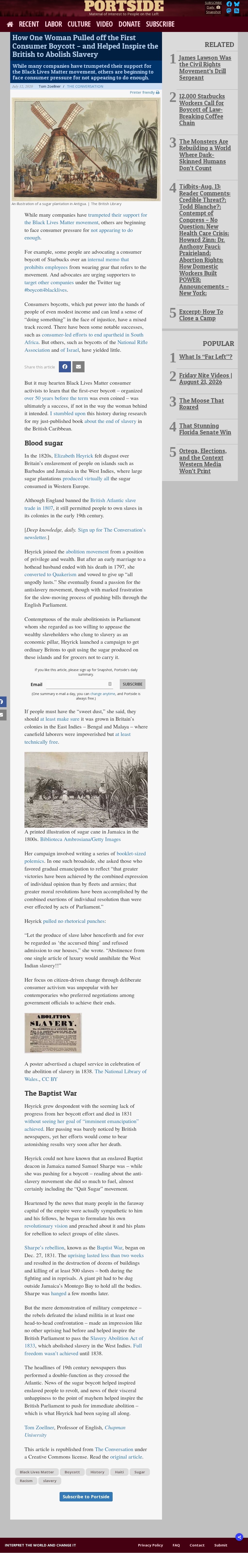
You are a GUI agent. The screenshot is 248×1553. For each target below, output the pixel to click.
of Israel (70, 349)
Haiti (119, 1471)
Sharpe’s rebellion (44, 1247)
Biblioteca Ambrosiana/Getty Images (80, 838)
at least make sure (59, 718)
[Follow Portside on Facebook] (229, 5)
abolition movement (87, 551)
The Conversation (85, 86)
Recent (29, 24)
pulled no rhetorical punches (74, 920)
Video (104, 24)
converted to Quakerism (50, 574)
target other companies (49, 282)
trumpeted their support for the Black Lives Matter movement (85, 218)
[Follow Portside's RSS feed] (236, 12)
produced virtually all (86, 478)
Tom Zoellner (39, 1427)
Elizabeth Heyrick (73, 455)
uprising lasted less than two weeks (106, 1255)
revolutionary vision (46, 1225)
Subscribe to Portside (86, 1496)
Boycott (72, 1471)
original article (126, 1456)
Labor (53, 24)
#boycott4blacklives (45, 289)
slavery (49, 1480)
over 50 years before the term (56, 397)
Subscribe (160, 24)
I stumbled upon (67, 413)
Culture (79, 24)
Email (36, 684)
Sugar (139, 1471)
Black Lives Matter (37, 1471)
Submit (220, 1545)
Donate (129, 24)
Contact (197, 1545)
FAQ (176, 1545)
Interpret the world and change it (40, 1545)
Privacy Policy (150, 1545)
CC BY (50, 1078)
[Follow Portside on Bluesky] (237, 5)
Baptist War (109, 1247)
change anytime (102, 693)
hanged (58, 1293)
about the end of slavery (110, 420)
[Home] (124, 4)
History (97, 1471)
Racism (26, 1480)
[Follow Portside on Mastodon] (228, 12)
